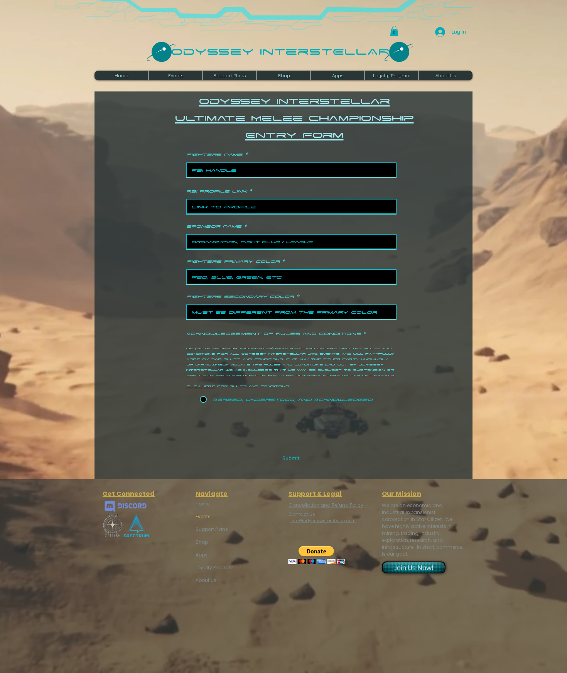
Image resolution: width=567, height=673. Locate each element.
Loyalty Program (214, 567)
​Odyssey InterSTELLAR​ (280, 50)
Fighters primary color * (235, 261)
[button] (394, 31)
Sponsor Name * (216, 225)
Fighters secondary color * (242, 296)
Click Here (200, 386)
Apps (202, 554)
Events (203, 516)
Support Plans (212, 529)
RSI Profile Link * (219, 190)
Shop (202, 542)
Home (202, 504)
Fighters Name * (217, 154)
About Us (206, 580)
